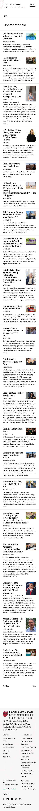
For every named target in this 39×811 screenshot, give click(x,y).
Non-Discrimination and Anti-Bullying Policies (27, 773)
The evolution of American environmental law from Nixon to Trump (13, 548)
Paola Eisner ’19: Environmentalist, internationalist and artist (12, 654)
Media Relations (26, 750)
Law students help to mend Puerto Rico (12, 307)
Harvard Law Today (13, 4)
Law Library (6, 750)
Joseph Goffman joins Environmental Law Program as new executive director (13, 622)
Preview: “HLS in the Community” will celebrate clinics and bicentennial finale (13, 242)
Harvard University (9, 789)
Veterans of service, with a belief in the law (12, 484)
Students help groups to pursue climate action (13, 455)
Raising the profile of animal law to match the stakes (13, 36)
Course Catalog (8, 744)
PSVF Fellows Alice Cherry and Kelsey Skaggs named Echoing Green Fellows (12, 135)
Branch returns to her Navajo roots (13, 394)
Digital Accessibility (27, 784)
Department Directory (28, 747)
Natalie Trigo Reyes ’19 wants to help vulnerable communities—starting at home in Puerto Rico (12, 276)
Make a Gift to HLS (27, 754)
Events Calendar (26, 738)
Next (34, 686)
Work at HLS (7, 757)
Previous (6, 686)
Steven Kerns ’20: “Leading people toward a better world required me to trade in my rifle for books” (15, 518)
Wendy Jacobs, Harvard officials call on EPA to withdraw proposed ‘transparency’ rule (13, 92)
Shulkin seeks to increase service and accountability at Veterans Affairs (12, 586)
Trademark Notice (27, 786)
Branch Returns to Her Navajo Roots (11, 165)
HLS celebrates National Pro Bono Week (11, 60)
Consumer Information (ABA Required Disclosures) (28, 765)
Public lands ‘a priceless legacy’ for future (12, 361)
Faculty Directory (8, 747)
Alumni (5, 754)
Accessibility (25, 781)
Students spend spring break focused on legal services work (13, 332)
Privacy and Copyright (28, 789)
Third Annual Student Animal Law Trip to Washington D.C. (13, 214)
